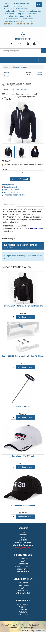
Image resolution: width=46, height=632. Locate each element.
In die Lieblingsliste (12, 187)
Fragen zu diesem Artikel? (14, 194)
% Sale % (23, 612)
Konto (23, 537)
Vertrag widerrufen (23, 547)
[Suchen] (43, 50)
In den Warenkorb (20, 179)
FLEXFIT (23, 588)
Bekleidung (23, 606)
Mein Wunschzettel (23, 542)
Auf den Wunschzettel (12, 192)
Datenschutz (23, 563)
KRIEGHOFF (23, 590)
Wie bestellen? (23, 571)
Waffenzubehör (23, 604)
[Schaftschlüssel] (23, 388)
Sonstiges (23, 609)
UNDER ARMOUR (23, 593)
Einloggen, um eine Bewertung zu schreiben (20, 246)
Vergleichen (9, 184)
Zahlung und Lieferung (23, 566)
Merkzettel (23, 539)
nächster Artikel (39, 73)
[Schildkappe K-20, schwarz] (23, 488)
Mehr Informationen (25, 317)
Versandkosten (40, 631)
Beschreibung (9, 204)
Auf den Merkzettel (11, 189)
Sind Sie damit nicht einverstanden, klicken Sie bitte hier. (18, 22)
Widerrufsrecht (23, 569)
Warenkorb (23, 534)
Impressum (23, 558)
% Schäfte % (23, 614)
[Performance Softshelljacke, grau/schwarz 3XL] (23, 287)
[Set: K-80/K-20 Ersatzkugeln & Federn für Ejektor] (23, 338)
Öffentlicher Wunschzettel (23, 545)
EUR (20, 43)
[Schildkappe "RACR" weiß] (23, 438)
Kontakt (23, 532)
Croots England (23, 585)
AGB (23, 561)
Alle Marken (23, 582)
